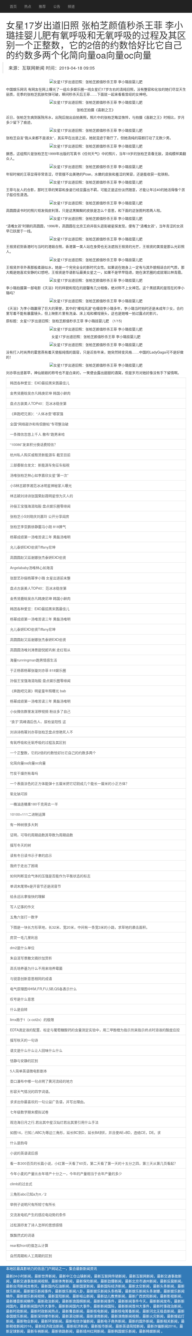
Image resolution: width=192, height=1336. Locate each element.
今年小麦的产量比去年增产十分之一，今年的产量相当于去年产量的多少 (66, 1173)
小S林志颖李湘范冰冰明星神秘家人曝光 (41, 485)
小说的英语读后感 (24, 1152)
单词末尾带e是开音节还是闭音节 (35, 886)
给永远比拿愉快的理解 (27, 896)
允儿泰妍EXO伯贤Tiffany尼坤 (33, 547)
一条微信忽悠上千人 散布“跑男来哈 (37, 434)
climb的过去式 (21, 1183)
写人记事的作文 (22, 906)
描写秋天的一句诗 (24, 1040)
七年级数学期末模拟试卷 (29, 1111)
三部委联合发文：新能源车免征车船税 (40, 464)
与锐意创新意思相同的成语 (31, 978)
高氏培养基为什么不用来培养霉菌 (36, 968)
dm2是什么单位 (22, 947)
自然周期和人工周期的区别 (31, 1255)
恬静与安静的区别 (24, 1060)
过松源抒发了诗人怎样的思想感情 (36, 1224)
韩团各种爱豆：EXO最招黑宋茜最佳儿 (40, 382)
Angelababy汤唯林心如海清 (31, 567)
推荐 (42, 6)
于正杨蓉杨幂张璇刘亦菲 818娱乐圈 (38, 670)
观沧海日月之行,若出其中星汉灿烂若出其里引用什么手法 (54, 1122)
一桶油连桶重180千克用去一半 (34, 803)
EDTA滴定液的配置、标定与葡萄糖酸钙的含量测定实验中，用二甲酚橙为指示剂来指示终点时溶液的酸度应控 (95, 1029)
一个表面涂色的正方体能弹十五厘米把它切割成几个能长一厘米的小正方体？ (69, 783)
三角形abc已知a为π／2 (28, 1194)
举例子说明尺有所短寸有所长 (33, 1204)
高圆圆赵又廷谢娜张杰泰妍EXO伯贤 (38, 557)
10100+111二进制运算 (28, 814)
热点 (27, 6)
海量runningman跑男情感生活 (33, 659)
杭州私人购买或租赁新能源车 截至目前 (40, 454)
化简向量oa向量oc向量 (28, 762)
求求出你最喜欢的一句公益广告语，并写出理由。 (48, 1101)
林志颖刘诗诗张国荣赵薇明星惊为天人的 (41, 495)
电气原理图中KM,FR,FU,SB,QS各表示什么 (43, 988)
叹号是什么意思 (22, 998)
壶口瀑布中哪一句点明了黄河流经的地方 (41, 1081)
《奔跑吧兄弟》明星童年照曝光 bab (38, 690)
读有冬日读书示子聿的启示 (31, 855)
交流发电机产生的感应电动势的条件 (38, 1214)
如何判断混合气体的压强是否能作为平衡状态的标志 (50, 875)
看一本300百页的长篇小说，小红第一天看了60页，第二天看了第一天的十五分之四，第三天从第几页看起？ (94, 1163)
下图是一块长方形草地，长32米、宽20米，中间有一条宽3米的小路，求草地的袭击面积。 (80, 927)
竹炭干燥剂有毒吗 (24, 773)
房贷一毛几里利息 (24, 937)
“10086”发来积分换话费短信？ (34, 444)
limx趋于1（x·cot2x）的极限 (32, 1019)
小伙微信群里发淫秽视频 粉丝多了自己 (40, 711)
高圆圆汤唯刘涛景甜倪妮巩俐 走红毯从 (40, 649)
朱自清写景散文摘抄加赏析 (31, 957)
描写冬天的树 (20, 845)
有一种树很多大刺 (24, 824)
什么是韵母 (19, 1142)
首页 (13, 6)
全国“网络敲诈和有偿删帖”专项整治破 (39, 423)
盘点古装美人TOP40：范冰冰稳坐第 (38, 403)
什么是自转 (19, 1009)
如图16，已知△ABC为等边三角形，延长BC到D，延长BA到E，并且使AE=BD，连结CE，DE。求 (85, 1132)
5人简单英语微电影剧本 (28, 1070)
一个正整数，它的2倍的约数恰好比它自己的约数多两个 (53, 752)
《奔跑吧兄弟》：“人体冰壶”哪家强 (36, 413)
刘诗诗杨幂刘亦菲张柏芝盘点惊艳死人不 (41, 731)
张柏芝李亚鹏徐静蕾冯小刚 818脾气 (38, 526)
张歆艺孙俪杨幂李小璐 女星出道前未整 (40, 577)
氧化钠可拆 (19, 793)
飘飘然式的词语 (22, 1235)
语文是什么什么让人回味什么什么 (36, 1050)
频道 (71, 6)
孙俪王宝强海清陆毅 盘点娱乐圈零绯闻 (40, 506)
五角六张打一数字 (24, 916)
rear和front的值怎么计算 (29, 1245)
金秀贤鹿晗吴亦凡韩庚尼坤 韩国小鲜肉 (40, 393)
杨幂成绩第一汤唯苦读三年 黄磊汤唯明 (40, 536)
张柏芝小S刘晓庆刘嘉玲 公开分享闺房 (39, 516)
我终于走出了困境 (24, 865)
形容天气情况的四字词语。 (31, 1091)
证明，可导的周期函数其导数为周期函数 (41, 834)
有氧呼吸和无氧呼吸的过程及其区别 (38, 742)
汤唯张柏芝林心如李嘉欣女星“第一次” (39, 475)
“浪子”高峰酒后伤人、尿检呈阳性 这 (38, 721)
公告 (56, 6)
